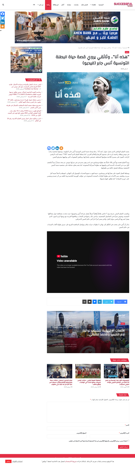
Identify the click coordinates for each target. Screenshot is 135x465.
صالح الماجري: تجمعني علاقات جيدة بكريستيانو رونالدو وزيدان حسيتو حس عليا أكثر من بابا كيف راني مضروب (60, 382)
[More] (61, 148)
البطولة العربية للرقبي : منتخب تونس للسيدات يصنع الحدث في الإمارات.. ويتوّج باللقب (89, 382)
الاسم (127, 425)
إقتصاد (94, 4)
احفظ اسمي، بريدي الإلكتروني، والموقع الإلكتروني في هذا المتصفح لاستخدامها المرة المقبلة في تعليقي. (98, 441)
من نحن (41, 4)
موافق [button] (8, 461)
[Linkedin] (57, 148)
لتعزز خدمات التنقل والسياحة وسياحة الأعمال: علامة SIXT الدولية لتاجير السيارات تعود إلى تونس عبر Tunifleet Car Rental (25, 87)
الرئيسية (101, 4)
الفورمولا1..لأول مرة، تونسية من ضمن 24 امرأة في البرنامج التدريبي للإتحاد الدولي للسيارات (117, 382)
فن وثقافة (55, 4)
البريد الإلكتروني (124, 433)
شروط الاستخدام (71, 461)
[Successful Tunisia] (123, 4)
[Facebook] (49, 148)
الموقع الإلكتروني (81, 433)
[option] (88, 332)
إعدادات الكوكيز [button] (17, 461)
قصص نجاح (84, 4)
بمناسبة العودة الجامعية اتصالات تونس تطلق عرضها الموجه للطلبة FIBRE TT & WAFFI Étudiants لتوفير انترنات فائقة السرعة (25, 94)
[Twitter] (53, 148)
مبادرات (76, 4)
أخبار (62, 4)
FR (34, 4)
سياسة (69, 4)
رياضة (48, 4)
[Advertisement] (88, 131)
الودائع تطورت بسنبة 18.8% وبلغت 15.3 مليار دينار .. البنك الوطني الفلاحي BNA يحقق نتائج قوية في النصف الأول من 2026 (24, 113)
